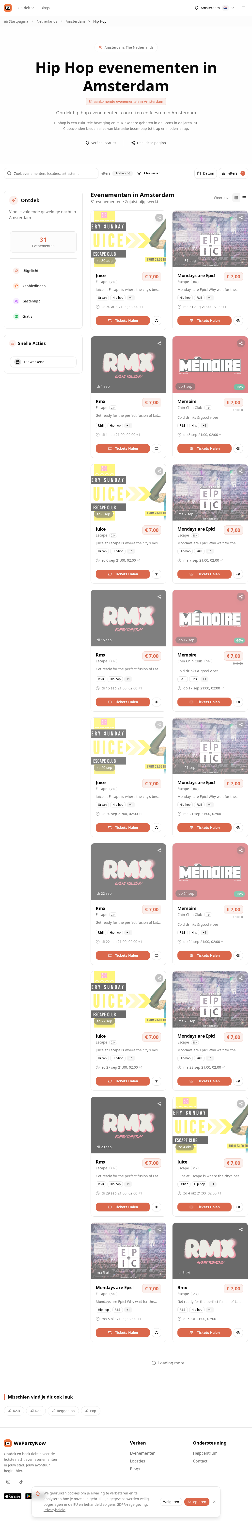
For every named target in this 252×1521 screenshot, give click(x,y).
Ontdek (24, 7)
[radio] (236, 197)
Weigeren (171, 1501)
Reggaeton (66, 1410)
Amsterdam (75, 21)
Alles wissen (151, 173)
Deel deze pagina (151, 142)
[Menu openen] (243, 7)
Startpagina (18, 21)
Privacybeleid (54, 1509)
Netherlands (47, 21)
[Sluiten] (214, 1502)
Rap (38, 1410)
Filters (235, 173)
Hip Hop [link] (100, 21)
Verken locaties (103, 142)
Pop (93, 1410)
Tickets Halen (126, 320)
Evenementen (143, 1453)
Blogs (45, 7)
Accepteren (197, 1501)
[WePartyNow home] (8, 8)
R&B (16, 1410)
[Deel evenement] (159, 218)
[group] (240, 197)
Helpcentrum (205, 1453)
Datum (208, 173)
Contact (200, 1461)
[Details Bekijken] (156, 320)
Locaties (137, 1461)
